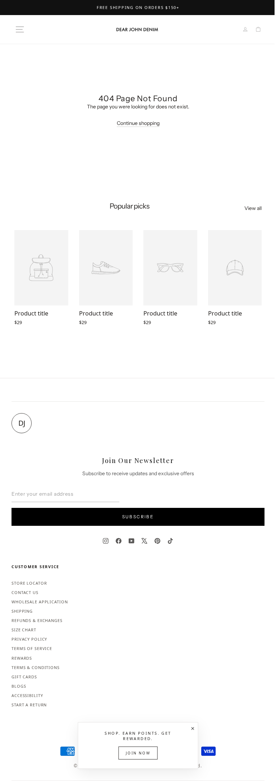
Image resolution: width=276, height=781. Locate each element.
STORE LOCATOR (29, 583)
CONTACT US (25, 592)
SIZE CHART (24, 629)
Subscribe (138, 516)
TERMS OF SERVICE (32, 648)
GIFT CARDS (24, 676)
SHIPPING (22, 611)
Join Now (138, 753)
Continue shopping (138, 123)
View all (253, 208)
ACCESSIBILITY (27, 695)
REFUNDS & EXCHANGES (37, 620)
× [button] (192, 728)
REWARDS (22, 658)
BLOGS (19, 686)
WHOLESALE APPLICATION (40, 601)
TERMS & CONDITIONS (36, 667)
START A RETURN (29, 704)
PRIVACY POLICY (29, 639)
